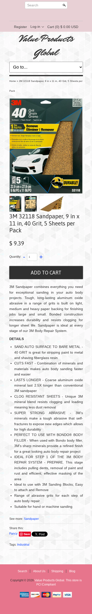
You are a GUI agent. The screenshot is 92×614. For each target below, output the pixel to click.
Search (32, 5)
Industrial (23, 544)
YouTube (58, 15)
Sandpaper (31, 519)
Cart (62, 27)
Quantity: (15, 256)
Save (27, 534)
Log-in (35, 27)
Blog (72, 571)
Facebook (33, 15)
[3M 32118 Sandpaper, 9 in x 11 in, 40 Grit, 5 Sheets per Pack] (46, 146)
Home (12, 81)
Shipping (57, 571)
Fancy (13, 533)
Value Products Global (46, 45)
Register (20, 27)
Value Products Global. (50, 580)
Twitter (41, 15)
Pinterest (50, 15)
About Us (39, 571)
